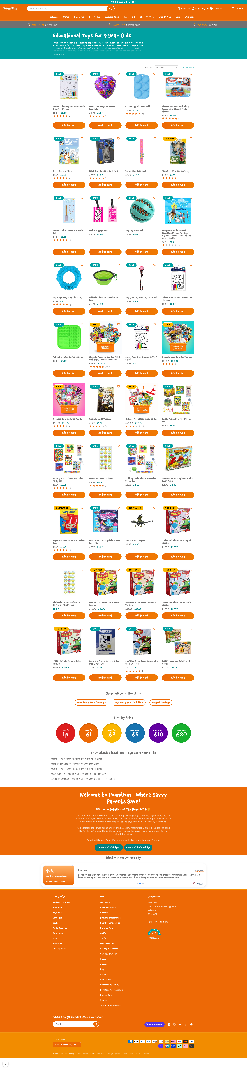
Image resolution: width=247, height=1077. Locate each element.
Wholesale (57, 943)
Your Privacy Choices (110, 1005)
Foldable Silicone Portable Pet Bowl (103, 298)
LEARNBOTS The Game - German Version (140, 603)
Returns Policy (107, 928)
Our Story (105, 902)
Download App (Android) (112, 990)
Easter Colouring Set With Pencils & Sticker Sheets (69, 107)
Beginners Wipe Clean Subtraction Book (69, 541)
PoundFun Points (108, 907)
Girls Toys (57, 917)
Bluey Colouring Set (62, 171)
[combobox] (71, 8)
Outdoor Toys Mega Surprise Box (141, 419)
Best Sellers (58, 907)
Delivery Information (110, 917)
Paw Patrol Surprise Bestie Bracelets (102, 107)
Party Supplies (60, 928)
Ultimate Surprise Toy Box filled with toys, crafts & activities (104, 358)
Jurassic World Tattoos (100, 419)
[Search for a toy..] (110, 8)
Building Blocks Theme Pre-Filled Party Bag (68, 479)
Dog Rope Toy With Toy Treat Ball (141, 297)
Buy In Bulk (106, 995)
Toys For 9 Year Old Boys (91, 702)
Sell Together (59, 948)
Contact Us (105, 979)
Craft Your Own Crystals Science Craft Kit (105, 541)
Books (55, 923)
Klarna (103, 959)
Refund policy (143, 1054)
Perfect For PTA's (61, 902)
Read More (58, 54)
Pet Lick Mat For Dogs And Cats (68, 357)
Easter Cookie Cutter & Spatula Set (68, 231)
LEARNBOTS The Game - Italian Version (67, 662)
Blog (102, 969)
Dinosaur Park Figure (135, 540)
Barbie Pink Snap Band (135, 171)
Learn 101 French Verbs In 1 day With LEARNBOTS (104, 662)
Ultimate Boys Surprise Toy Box (177, 357)
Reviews (104, 912)
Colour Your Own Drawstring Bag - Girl (141, 358)
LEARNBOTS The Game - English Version (176, 541)
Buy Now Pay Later (109, 953)
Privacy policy (82, 1054)
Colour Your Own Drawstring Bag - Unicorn (177, 298)
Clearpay (104, 964)
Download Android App (138, 847)
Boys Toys (57, 912)
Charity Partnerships (110, 923)
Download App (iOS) (109, 984)
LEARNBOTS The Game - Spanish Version (104, 603)
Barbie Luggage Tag (98, 230)
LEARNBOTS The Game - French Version (176, 603)
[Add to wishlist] (82, 73)
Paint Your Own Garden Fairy (175, 171)
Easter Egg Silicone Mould (137, 106)
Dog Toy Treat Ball (134, 230)
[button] (234, 9)
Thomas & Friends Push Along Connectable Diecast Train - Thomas (175, 109)
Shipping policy (114, 1054)
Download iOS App (108, 847)
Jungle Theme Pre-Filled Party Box (176, 420)
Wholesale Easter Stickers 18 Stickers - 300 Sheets (66, 603)
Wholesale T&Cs (108, 943)
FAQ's (103, 933)
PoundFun (63, 1054)
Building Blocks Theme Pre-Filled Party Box (140, 479)
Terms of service (128, 1054)
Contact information (97, 1054)
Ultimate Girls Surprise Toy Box (68, 419)
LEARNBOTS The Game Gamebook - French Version (141, 662)
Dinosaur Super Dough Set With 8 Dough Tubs (177, 479)
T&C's (103, 938)
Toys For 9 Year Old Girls (128, 702)
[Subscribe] (96, 1024)
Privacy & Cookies (109, 948)
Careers (104, 974)
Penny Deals (59, 933)
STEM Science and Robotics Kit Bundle (176, 662)
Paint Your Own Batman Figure (103, 171)
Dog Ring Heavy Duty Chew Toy (67, 297)
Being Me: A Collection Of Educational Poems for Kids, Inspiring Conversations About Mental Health (176, 234)
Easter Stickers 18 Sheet (101, 478)
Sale (55, 938)
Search (103, 1000)
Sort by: (148, 67)
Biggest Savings (161, 702)
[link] (123, 875)
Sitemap (71, 1054)
